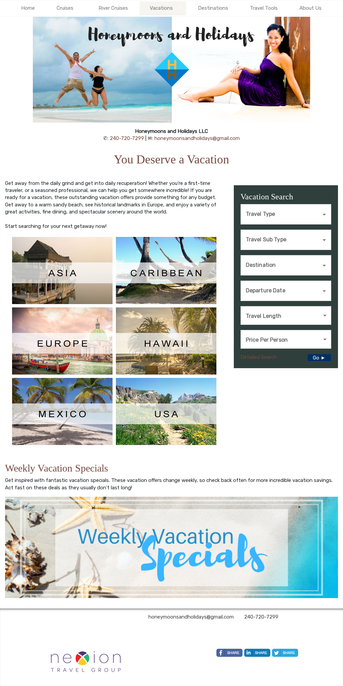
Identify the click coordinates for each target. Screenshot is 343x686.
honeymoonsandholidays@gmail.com (197, 138)
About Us (310, 8)
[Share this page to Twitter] (285, 653)
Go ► (319, 358)
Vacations (161, 8)
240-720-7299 (127, 138)
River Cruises (113, 8)
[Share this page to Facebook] (229, 653)
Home (28, 8)
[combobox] (281, 213)
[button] (286, 315)
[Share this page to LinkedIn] (257, 653)
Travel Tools (264, 8)
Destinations (213, 8)
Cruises (65, 8)
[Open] (324, 214)
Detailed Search (259, 357)
